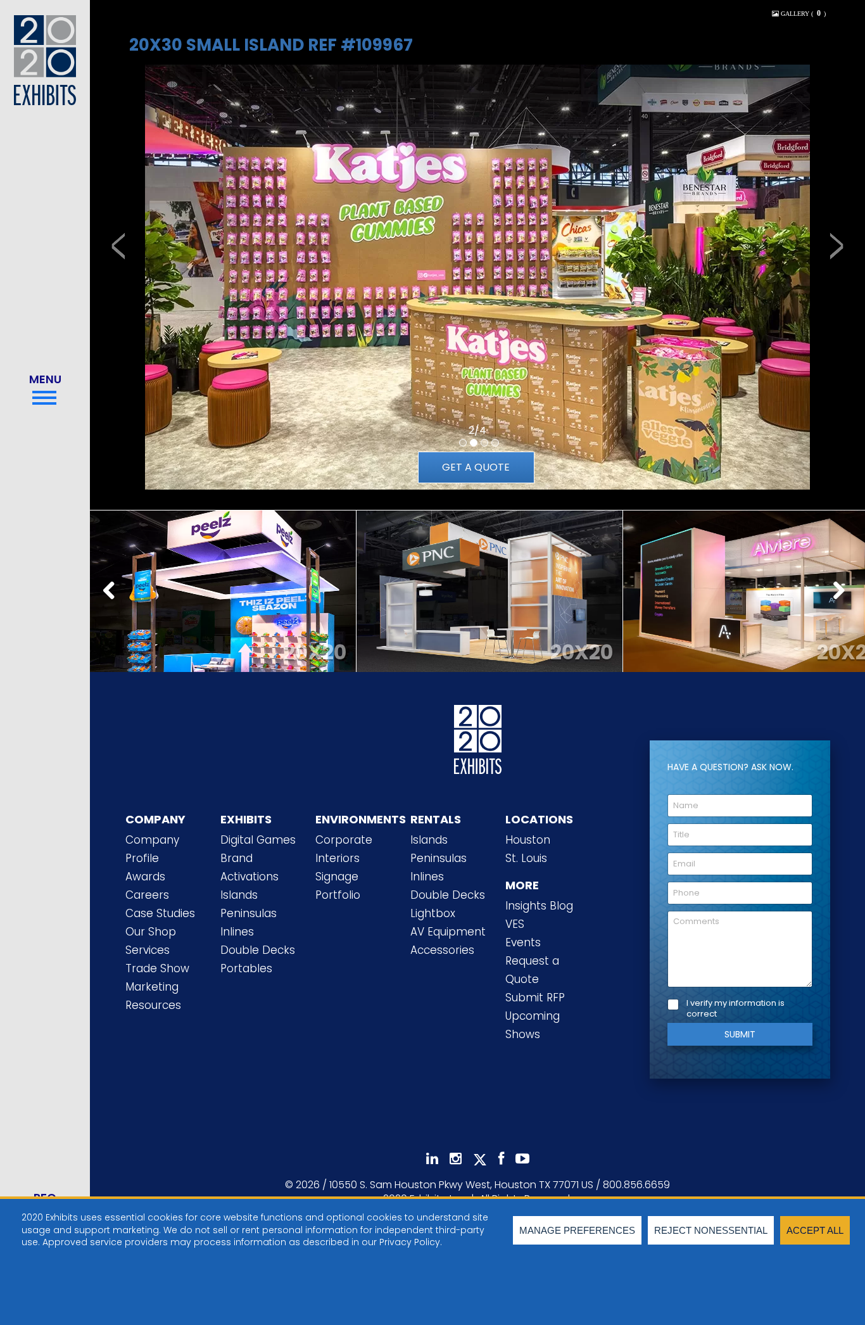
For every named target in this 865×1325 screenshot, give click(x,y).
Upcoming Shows (532, 1025)
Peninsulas (248, 913)
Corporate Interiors (343, 849)
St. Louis (526, 858)
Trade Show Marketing (157, 977)
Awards (145, 876)
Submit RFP (535, 997)
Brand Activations (249, 867)
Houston (527, 839)
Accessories (442, 950)
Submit (739, 1034)
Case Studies (160, 913)
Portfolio (337, 895)
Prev (113, 591)
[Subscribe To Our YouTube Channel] (522, 1158)
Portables (246, 968)
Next (842, 591)
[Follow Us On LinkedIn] (432, 1158)
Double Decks (257, 950)
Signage (336, 876)
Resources (153, 1005)
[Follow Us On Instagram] (455, 1158)
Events (523, 942)
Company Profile (152, 849)
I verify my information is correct (735, 1009)
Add (223, 609)
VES (514, 924)
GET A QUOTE (476, 467)
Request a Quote (532, 970)
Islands (239, 895)
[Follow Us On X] (480, 1160)
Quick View (223, 576)
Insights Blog (539, 905)
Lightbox (432, 913)
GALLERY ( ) (802, 13)
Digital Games (258, 839)
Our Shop (150, 931)
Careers (147, 895)
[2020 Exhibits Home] (478, 743)
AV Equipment (448, 931)
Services (147, 950)
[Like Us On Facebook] (501, 1158)
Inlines (237, 931)
